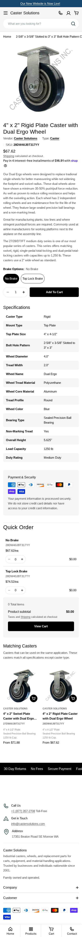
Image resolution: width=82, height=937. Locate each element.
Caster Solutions (24, 13)
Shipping (8, 156)
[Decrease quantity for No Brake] (9, 559)
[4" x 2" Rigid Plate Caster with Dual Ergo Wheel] (61, 686)
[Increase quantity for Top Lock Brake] (22, 590)
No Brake (11, 278)
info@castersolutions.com (28, 823)
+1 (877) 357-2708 (23, 811)
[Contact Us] (60, 13)
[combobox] (41, 23)
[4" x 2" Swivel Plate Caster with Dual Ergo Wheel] (21, 686)
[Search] (73, 23)
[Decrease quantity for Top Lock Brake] (9, 590)
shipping (25, 617)
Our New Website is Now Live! (40, 3)
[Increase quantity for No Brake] (22, 559)
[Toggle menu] (5, 13)
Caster (54, 138)
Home (7, 36)
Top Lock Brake (32, 278)
